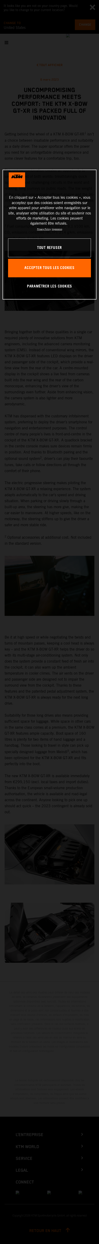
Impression (57, 229)
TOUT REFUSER (49, 247)
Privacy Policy (44, 229)
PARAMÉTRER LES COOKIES (49, 286)
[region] (50, 235)
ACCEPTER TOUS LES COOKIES (49, 268)
